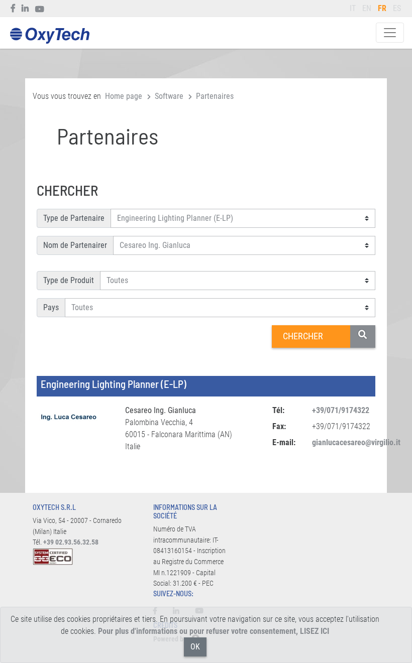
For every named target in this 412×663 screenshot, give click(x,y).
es (397, 8)
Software (169, 96)
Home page (123, 96)
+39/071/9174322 (340, 410)
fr (382, 8)
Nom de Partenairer (75, 245)
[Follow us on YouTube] (40, 8)
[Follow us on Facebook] (13, 8)
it (353, 8)
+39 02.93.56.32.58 (70, 542)
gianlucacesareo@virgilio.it (356, 442)
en (366, 8)
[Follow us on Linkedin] (25, 8)
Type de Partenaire (74, 218)
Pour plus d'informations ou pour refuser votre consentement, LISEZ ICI (213, 631)
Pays (51, 307)
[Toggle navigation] (390, 33)
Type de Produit (68, 280)
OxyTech (49, 36)
